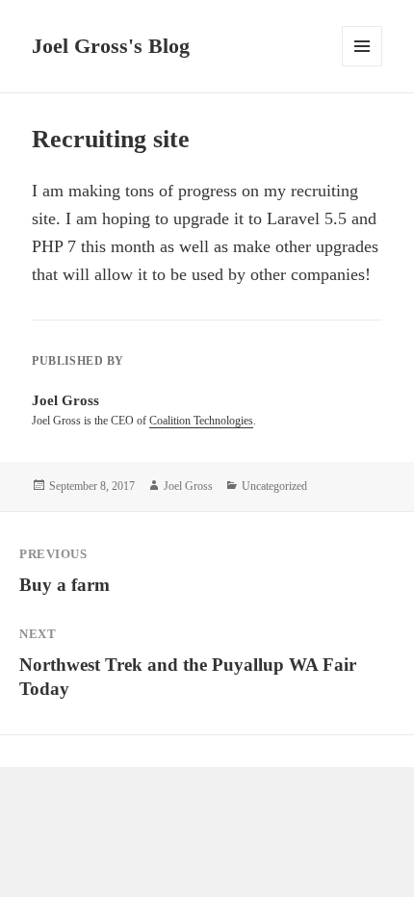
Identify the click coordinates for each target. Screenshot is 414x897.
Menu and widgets (362, 65)
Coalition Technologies (201, 420)
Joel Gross (188, 486)
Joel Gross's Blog (111, 46)
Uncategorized (274, 486)
